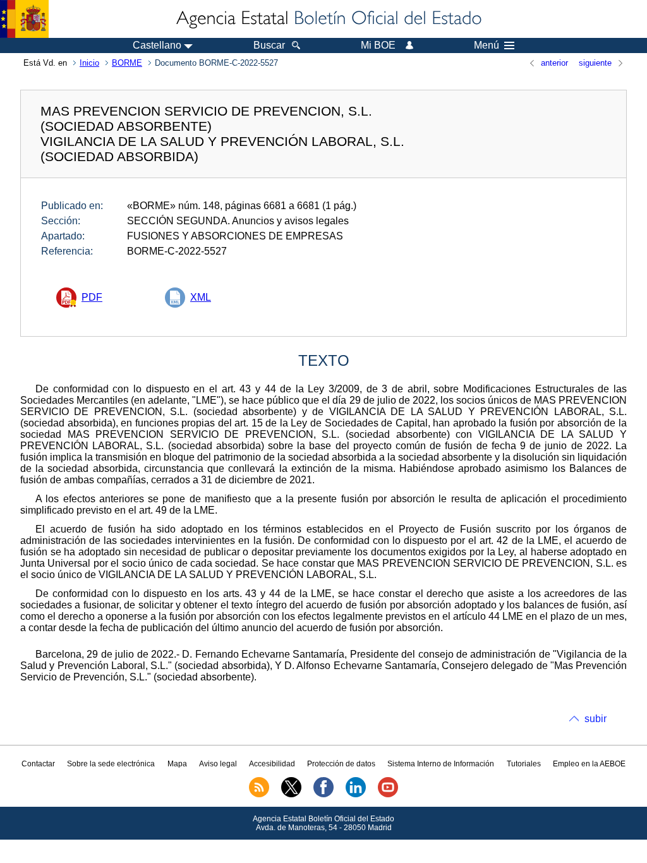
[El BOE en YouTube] (388, 794)
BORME (127, 63)
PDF (92, 297)
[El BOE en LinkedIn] (356, 794)
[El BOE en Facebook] (323, 794)
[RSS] (259, 794)
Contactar (38, 763)
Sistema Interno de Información (440, 763)
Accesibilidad (272, 763)
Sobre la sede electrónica (111, 763)
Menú (486, 45)
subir (595, 718)
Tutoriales (524, 763)
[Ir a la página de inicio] (328, 19)
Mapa (177, 763)
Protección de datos (341, 763)
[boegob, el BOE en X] (291, 794)
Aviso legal (218, 763)
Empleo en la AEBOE (589, 763)
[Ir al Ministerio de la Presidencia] (24, 19)
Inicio (89, 63)
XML (200, 297)
